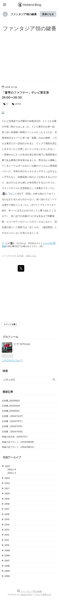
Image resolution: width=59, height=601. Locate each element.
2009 (7, 550)
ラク (31, 171)
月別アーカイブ (12, 457)
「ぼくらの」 (34, 227)
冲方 (30, 243)
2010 (6, 545)
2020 (7, 493)
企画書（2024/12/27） (13, 416)
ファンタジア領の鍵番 (23, 14)
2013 (6, 529)
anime (18, 103)
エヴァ (9, 221)
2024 (7, 478)
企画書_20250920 (11, 400)
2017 (6, 509)
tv (7, 103)
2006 (7, 565)
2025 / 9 (11, 469)
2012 (6, 534)
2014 (7, 524)
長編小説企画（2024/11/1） (15, 436)
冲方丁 (20, 193)
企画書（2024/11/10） (13, 426)
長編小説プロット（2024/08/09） (18, 442)
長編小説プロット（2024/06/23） (18, 447)
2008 (7, 555)
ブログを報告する (42, 594)
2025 (7, 466)
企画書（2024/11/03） (13, 431)
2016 (6, 514)
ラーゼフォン (22, 221)
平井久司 (17, 171)
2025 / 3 (11, 473)
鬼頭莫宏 (47, 227)
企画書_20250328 (11, 405)
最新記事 (8, 391)
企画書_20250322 (11, 410)
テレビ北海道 (9, 121)
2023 (7, 483)
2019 (6, 498)
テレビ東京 (37, 126)
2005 (7, 571)
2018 (6, 504)
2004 (7, 576)
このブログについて (12, 360)
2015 (6, 519)
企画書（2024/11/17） (13, 421)
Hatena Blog (26, 594)
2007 (7, 560)
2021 (6, 488)
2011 (6, 540)
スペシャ (29, 132)
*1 (11, 193)
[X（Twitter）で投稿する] (21, 268)
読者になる (48, 14)
